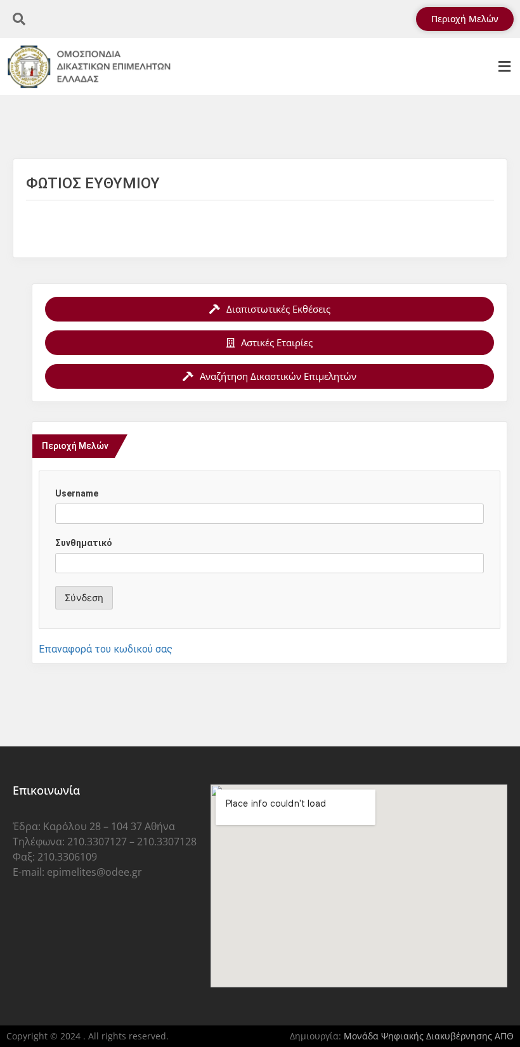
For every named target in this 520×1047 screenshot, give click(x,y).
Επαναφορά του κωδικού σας (105, 649)
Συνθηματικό (83, 543)
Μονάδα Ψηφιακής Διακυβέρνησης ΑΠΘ (429, 1036)
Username (76, 493)
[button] (504, 66)
